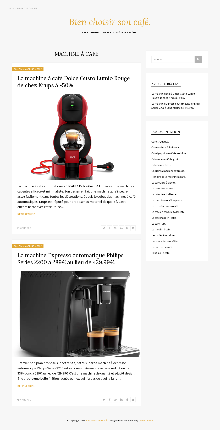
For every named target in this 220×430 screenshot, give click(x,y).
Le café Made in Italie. (164, 217)
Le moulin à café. (161, 229)
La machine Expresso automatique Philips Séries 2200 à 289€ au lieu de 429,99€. (70, 259)
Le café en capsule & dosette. (168, 212)
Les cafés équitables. (163, 235)
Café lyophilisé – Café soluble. (168, 153)
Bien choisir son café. (110, 21)
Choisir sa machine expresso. (168, 171)
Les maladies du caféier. (165, 241)
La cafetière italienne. (164, 194)
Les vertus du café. (162, 247)
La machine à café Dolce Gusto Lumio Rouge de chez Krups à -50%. (73, 82)
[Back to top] (216, 426)
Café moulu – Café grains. (166, 159)
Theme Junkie (146, 420)
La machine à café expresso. (167, 200)
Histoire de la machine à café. (168, 176)
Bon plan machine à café (23, 8)
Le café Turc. (158, 223)
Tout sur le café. (160, 253)
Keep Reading (26, 214)
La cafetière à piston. (163, 182)
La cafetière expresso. (164, 188)
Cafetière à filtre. (161, 165)
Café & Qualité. (160, 141)
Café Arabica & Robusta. (165, 147)
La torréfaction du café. (165, 206)
